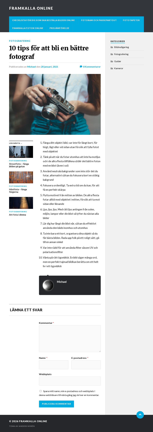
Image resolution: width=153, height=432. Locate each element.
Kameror (118, 68)
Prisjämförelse (59, 28)
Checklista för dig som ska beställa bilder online (43, 20)
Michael (31, 66)
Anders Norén (27, 426)
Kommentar (46, 323)
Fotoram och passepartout (99, 20)
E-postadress (79, 358)
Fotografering (19, 41)
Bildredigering (121, 47)
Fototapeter (131, 20)
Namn (43, 358)
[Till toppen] (140, 415)
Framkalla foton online (27, 28)
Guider (117, 61)
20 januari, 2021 (49, 66)
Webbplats (45, 374)
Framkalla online (31, 8)
